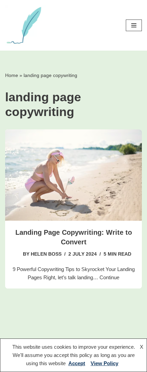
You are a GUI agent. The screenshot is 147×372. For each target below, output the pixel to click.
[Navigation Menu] (134, 25)
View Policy (104, 363)
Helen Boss (46, 254)
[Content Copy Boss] (25, 25)
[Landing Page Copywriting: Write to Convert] (73, 175)
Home (11, 75)
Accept (76, 363)
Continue (109, 277)
